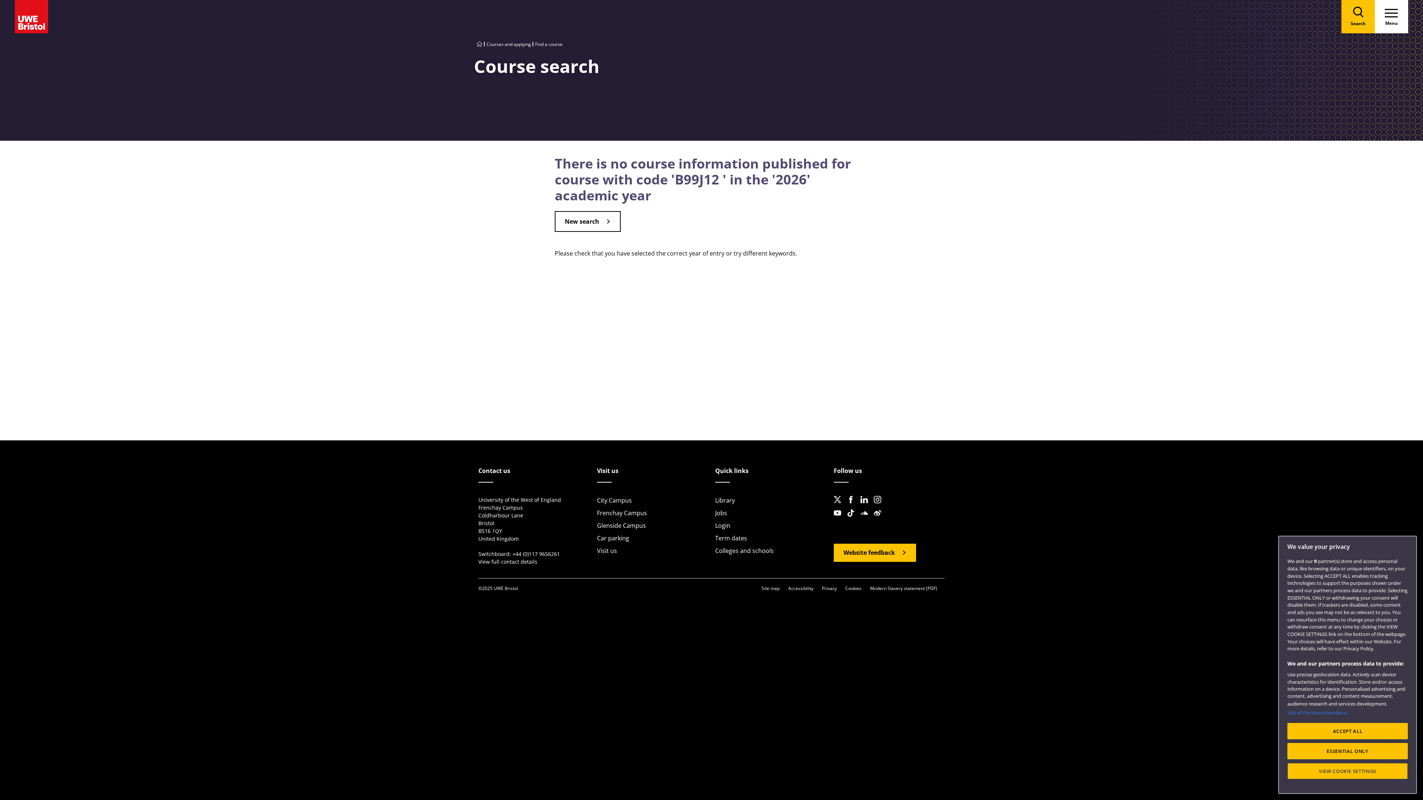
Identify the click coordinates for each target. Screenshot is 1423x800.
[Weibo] (880, 519)
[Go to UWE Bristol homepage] (479, 44)
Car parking (613, 538)
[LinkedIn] (866, 505)
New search (582, 221)
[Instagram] (880, 505)
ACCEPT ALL (1348, 731)
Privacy (829, 588)
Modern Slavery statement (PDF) (903, 588)
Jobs (721, 513)
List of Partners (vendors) (1317, 712)
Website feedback (869, 553)
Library (725, 500)
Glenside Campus (621, 525)
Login (722, 525)
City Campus (614, 500)
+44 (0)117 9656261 (536, 553)
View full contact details (507, 561)
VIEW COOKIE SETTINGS (1347, 771)
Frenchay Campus (622, 513)
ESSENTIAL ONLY (1347, 751)
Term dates (731, 538)
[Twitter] (840, 505)
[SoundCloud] (866, 519)
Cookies (853, 588)
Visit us (607, 551)
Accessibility (800, 588)
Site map (771, 588)
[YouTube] (840, 519)
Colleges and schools (744, 551)
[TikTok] (853, 519)
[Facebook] (853, 505)
